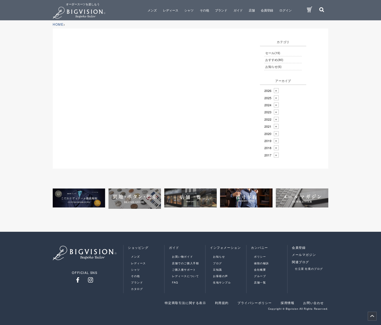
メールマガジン (304, 254)
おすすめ (274, 59)
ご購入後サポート (184, 269)
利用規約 (222, 302)
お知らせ (273, 66)
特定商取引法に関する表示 (185, 302)
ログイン (285, 10)
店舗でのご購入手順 (185, 263)
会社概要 (260, 269)
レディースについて (185, 276)
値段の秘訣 (261, 263)
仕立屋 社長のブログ (309, 268)
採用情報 (287, 302)
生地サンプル (222, 282)
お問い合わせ (313, 302)
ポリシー (260, 256)
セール (272, 53)
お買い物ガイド (182, 256)
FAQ (175, 282)
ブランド (137, 282)
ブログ (217, 263)
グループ (260, 276)
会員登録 (267, 10)
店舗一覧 (260, 282)
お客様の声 (220, 276)
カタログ (137, 289)
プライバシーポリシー (254, 302)
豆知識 (217, 269)
